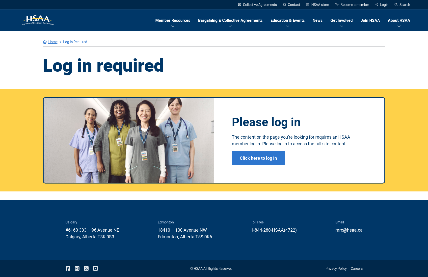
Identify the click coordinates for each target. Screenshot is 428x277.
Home (52, 41)
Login (384, 4)
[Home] (38, 20)
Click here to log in (258, 158)
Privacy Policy (336, 268)
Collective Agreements (260, 4)
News (317, 20)
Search (405, 4)
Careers (357, 268)
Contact (294, 4)
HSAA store (317, 4)
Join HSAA (370, 20)
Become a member (352, 4)
